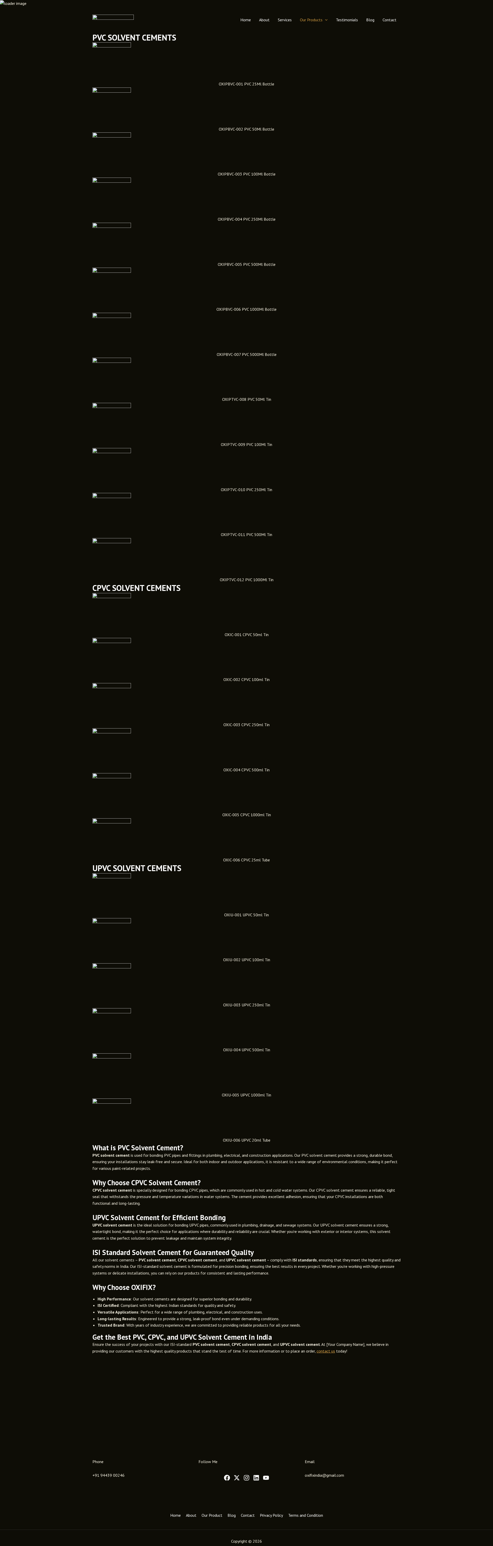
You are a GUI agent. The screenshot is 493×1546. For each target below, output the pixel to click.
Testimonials (347, 19)
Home (245, 19)
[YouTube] (266, 1478)
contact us (326, 1351)
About (264, 19)
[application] (325, 20)
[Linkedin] (256, 1478)
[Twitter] (237, 1478)
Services (285, 19)
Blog (370, 19)
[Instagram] (246, 1478)
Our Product (212, 1515)
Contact (389, 19)
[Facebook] (227, 1478)
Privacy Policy (271, 1515)
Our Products (311, 19)
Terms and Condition (305, 1515)
